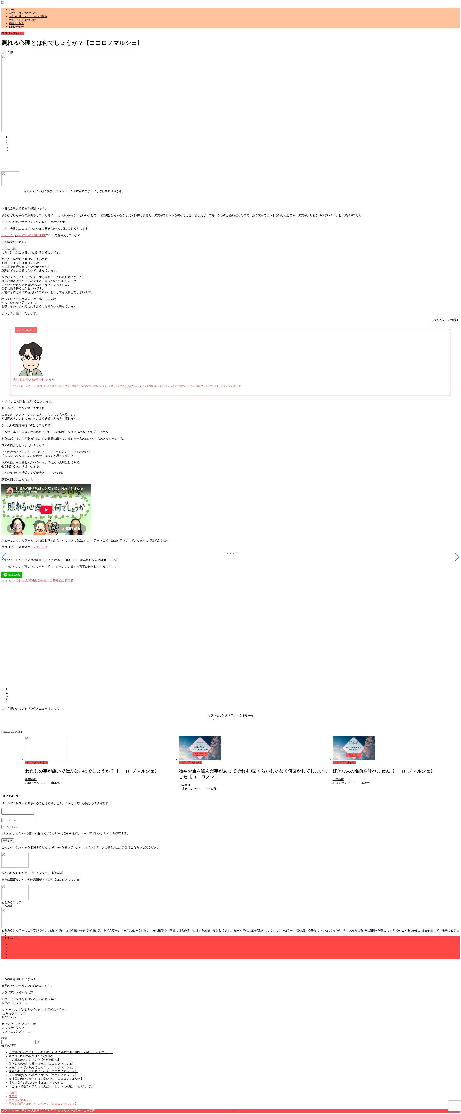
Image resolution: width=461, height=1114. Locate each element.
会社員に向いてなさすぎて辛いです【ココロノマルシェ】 (46, 1078)
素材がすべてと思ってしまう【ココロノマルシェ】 (42, 1067)
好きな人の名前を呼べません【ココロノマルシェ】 (42, 1063)
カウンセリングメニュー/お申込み (28, 16)
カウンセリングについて (22, 13)
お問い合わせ (16, 26)
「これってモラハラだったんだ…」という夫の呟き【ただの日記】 (52, 1086)
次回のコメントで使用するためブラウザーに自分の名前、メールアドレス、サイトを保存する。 (68, 833)
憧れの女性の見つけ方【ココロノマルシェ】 (37, 1082)
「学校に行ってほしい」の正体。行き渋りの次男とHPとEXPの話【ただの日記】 (61, 1052)
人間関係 (30, 580)
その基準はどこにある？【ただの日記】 (35, 1059)
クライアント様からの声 (22, 20)
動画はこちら (16, 23)
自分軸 (53, 580)
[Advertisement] (67, 162)
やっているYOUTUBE (31, 235)
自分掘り (43, 580)
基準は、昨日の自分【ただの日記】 (32, 1056)
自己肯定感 (65, 580)
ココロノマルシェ (12, 33)
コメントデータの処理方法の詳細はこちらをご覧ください (121, 847)
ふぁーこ (7, 235)
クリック (42, 547)
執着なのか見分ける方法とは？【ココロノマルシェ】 (43, 1071)
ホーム (12, 9)
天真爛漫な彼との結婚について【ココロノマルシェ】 (43, 1075)
